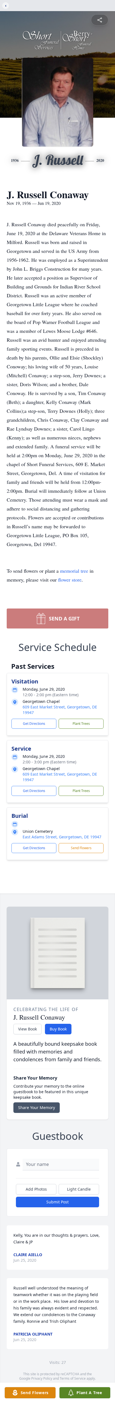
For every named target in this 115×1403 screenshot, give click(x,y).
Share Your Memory (36, 1107)
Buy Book (58, 1029)
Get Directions (34, 723)
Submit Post (57, 1202)
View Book (27, 1029)
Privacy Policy (41, 1378)
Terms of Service (73, 1378)
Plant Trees (81, 723)
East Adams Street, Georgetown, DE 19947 (62, 836)
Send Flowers (81, 848)
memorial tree (74, 570)
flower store (70, 579)
